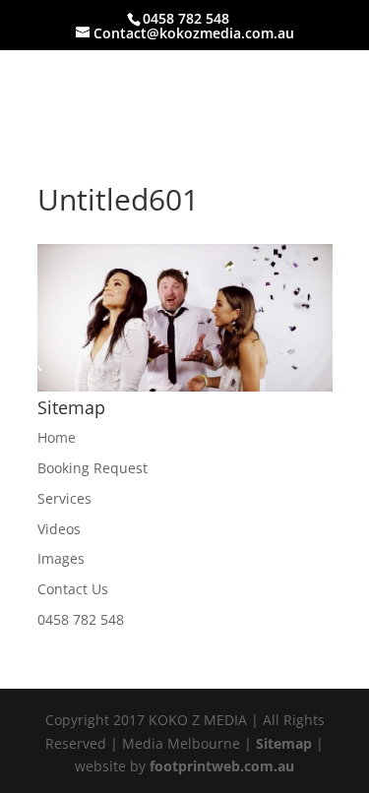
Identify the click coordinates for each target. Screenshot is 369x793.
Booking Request (92, 467)
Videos (59, 528)
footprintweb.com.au (222, 766)
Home (56, 437)
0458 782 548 (80, 619)
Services (64, 498)
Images (61, 558)
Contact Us (72, 589)
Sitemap (284, 743)
